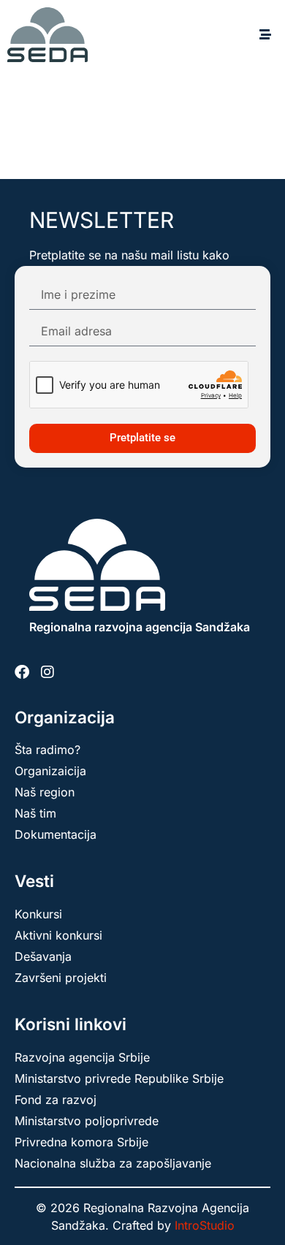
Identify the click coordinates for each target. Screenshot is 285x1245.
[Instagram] (47, 672)
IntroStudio (205, 1225)
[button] (265, 34)
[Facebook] (22, 672)
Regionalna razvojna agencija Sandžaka (139, 627)
